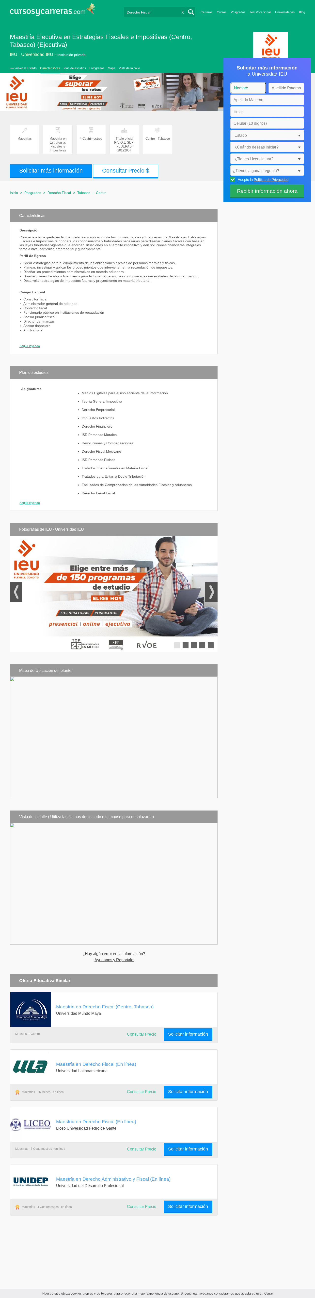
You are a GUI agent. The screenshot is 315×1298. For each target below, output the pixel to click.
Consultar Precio (141, 1034)
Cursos (221, 12)
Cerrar (268, 1293)
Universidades (285, 12)
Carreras (206, 12)
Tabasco (83, 193)
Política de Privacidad (271, 179)
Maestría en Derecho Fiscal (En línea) (96, 1064)
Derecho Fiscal (59, 193)
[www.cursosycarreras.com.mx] (52, 11)
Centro (101, 193)
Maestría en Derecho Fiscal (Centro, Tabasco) (105, 1006)
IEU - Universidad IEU (31, 54)
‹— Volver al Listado (23, 68)
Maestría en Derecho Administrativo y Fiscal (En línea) (113, 1179)
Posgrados (238, 12)
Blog (302, 12)
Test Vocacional (260, 12)
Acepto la (263, 179)
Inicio (14, 193)
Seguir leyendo (29, 346)
